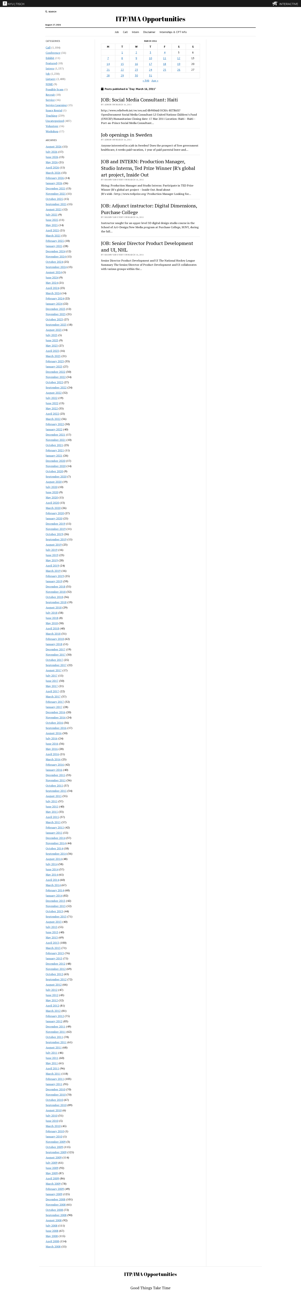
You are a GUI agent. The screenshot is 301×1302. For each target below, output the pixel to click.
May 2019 (52, 560)
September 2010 (56, 1105)
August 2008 (54, 1220)
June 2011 (52, 1058)
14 (108, 64)
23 (136, 69)
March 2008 (53, 1246)
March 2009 (53, 1184)
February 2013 (55, 953)
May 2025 (52, 225)
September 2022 (56, 387)
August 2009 (54, 1157)
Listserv (51, 79)
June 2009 (52, 1168)
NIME (49, 84)
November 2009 (56, 1142)
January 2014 (54, 895)
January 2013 (54, 958)
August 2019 (54, 545)
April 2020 (52, 503)
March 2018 (53, 634)
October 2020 (54, 471)
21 (108, 69)
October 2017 (54, 660)
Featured (51, 63)
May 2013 (52, 937)
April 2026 (52, 167)
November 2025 (56, 194)
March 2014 (53, 885)
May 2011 (52, 1063)
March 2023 (53, 356)
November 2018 (56, 592)
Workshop (52, 131)
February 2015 (55, 827)
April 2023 (52, 351)
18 (164, 64)
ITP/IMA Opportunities (150, 18)
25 (164, 69)
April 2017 (52, 691)
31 (150, 75)
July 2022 (51, 398)
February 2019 (55, 576)
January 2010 (54, 1136)
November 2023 (56, 314)
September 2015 (56, 791)
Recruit (50, 95)
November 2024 (56, 256)
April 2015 (52, 817)
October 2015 (54, 785)
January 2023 (54, 366)
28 (108, 75)
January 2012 (54, 1021)
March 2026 (53, 173)
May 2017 (52, 686)
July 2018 (51, 613)
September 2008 (56, 1215)
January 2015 (54, 833)
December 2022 (55, 372)
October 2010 (54, 1100)
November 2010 (56, 1094)
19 (178, 64)
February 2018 (55, 639)
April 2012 (52, 1005)
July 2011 (51, 1053)
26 (178, 69)
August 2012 (54, 984)
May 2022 (52, 408)
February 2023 (55, 361)
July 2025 (51, 215)
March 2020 (53, 508)
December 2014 (55, 838)
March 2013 (53, 948)
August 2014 (54, 859)
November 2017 (56, 654)
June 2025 (52, 220)
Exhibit (50, 58)
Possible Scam (54, 89)
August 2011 (54, 1047)
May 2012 (52, 1000)
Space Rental (54, 110)
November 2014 (56, 843)
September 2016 (56, 728)
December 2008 (55, 1199)
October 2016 (54, 723)
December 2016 (55, 712)
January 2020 (54, 518)
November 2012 (56, 969)
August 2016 (54, 733)
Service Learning (56, 105)
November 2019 (56, 529)
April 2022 (52, 414)
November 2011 (56, 1032)
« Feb (146, 80)
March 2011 (53, 1074)
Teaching (51, 116)
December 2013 (55, 901)
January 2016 (54, 770)
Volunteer (52, 126)
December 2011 (55, 1026)
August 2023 (54, 330)
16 (136, 64)
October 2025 (54, 199)
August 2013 (54, 922)
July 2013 (51, 927)
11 (164, 58)
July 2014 (51, 864)
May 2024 (52, 283)
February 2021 (55, 450)
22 (122, 69)
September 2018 (56, 602)
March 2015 (53, 822)
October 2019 (54, 534)
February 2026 (55, 178)
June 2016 (52, 744)
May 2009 (52, 1173)
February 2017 (55, 702)
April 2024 (52, 288)
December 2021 (55, 435)
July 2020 (51, 487)
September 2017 (56, 665)
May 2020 (52, 497)
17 (150, 64)
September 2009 (56, 1152)
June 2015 (52, 806)
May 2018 (52, 623)
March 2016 (53, 759)
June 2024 (52, 277)
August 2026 (54, 146)
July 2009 (51, 1163)
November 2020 (56, 466)
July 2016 (51, 738)
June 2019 (52, 555)
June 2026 (52, 157)
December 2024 (55, 251)
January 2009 (54, 1194)
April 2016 (52, 754)
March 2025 (53, 235)
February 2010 (55, 1131)
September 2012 (56, 979)
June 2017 (52, 681)
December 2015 (55, 775)
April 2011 (52, 1068)
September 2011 (56, 1042)
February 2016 (55, 764)
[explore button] (276, 3)
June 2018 (52, 618)
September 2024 (56, 267)
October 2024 (54, 262)
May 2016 (52, 749)
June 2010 (52, 1121)
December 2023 (55, 309)
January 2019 (54, 581)
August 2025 (54, 209)
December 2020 (55, 461)
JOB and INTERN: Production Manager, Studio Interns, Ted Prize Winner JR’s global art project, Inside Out (148, 168)
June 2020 (52, 492)
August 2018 (54, 607)
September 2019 (56, 539)
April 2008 (52, 1241)
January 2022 (54, 429)
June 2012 (52, 995)
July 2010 (51, 1115)
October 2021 (54, 445)
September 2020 (56, 476)
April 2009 (52, 1178)
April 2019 (52, 565)
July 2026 (51, 152)
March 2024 (53, 293)
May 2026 (52, 162)
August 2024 (54, 272)
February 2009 (55, 1189)
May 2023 (52, 345)
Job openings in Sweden (126, 134)
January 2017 (54, 707)
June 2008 (52, 1231)
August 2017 (54, 670)
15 (122, 64)
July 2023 (51, 335)
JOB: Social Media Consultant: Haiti (139, 99)
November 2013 (56, 906)
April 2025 (52, 230)
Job (117, 32)
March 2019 (53, 571)
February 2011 (55, 1079)
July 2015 (51, 801)
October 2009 (54, 1147)
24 (150, 69)
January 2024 (54, 304)
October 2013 (54, 911)
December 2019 (55, 524)
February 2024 (55, 298)
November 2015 (56, 780)
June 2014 (52, 869)
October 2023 (54, 319)
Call (125, 32)
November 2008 (56, 1204)
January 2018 (54, 644)
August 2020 (54, 482)
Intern (135, 32)
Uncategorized (55, 121)
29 (122, 75)
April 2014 (52, 880)
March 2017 (53, 696)
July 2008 (51, 1225)
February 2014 (55, 890)
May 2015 (52, 812)
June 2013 (52, 932)
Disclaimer (149, 32)
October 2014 (54, 848)
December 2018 (55, 586)
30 (136, 75)
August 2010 (54, 1110)
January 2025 (54, 246)
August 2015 (54, 796)
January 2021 (54, 455)
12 (178, 58)
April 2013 (52, 943)
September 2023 (56, 325)
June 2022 (52, 403)
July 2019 (51, 550)
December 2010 (55, 1089)
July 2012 (51, 990)
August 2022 (54, 393)
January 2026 (54, 183)
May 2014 (52, 874)
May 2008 (52, 1236)
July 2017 (51, 675)
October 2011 (54, 1037)
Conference (53, 53)
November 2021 (56, 440)
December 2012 (55, 964)
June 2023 (52, 340)
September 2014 (56, 854)
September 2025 (56, 204)
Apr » (154, 80)
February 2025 (55, 241)
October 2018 (54, 597)
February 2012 (55, 1016)
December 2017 (55, 649)
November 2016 (56, 717)
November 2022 (56, 377)
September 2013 (56, 916)
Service (50, 100)
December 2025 (55, 188)
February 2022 (55, 424)
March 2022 (53, 419)
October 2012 (54, 974)
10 (150, 58)
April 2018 (52, 628)
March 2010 (53, 1126)
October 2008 (54, 1210)
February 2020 (55, 513)
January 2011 (54, 1084)
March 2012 (53, 1011)
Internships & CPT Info (173, 32)
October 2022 (54, 382)
